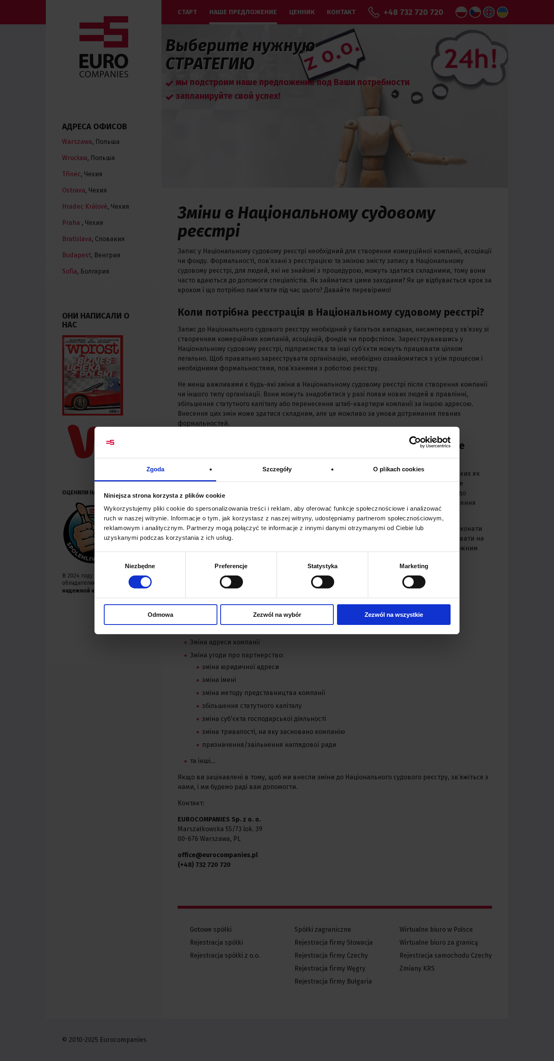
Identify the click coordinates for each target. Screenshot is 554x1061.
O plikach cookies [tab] (398, 469)
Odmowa (160, 614)
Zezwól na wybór (277, 614)
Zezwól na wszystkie (394, 614)
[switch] (231, 581)
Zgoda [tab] (155, 469)
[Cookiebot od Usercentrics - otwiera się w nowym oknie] (415, 442)
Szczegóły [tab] (277, 469)
